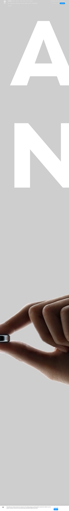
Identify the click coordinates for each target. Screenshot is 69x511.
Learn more (56, 507)
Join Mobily (62, 3)
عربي (58, 3)
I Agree (55, 509)
